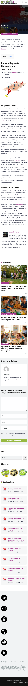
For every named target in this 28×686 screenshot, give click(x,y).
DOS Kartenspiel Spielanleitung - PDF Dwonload (16, 509)
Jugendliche (19, 204)
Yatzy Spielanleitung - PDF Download (15, 549)
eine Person (18, 160)
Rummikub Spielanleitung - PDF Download (16, 519)
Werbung (15, 682)
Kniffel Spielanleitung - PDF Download (15, 499)
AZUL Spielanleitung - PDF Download (15, 559)
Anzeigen (10, 56)
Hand (4, 256)
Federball (3, 49)
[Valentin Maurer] (5, 237)
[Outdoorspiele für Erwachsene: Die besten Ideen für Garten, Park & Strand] (14, 274)
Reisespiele (12, 314)
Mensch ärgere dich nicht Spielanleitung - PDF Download (16, 539)
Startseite (3, 28)
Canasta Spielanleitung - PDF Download (15, 569)
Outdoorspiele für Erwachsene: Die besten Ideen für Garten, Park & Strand (14, 288)
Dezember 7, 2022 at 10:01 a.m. (10, 382)
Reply (19, 382)
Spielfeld (14, 72)
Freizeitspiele (10, 28)
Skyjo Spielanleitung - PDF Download (15, 489)
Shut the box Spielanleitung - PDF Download (16, 579)
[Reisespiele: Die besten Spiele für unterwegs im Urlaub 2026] (14, 305)
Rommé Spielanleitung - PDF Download (15, 529)
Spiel (7, 256)
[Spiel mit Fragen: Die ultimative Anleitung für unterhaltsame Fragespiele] (14, 335)
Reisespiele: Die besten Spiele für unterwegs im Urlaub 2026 (13, 319)
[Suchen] (25, 458)
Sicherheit (21, 682)
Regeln (3, 120)
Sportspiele (14, 33)
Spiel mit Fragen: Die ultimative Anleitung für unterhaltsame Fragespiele (12, 349)
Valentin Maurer (14, 232)
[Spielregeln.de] (9, 2)
